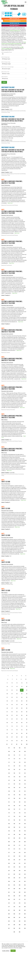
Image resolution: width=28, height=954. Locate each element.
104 (24, 747)
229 (9, 863)
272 (24, 899)
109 (9, 755)
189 (9, 827)
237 (9, 870)
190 (14, 827)
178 (14, 816)
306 (19, 932)
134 (14, 776)
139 (19, 780)
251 (19, 881)
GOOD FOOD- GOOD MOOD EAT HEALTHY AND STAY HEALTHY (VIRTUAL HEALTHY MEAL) (12, 91)
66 (7, 722)
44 (21, 704)
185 (9, 823)
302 (14, 928)
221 (9, 856)
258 (14, 888)
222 (14, 856)
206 (14, 841)
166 (14, 805)
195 (19, 831)
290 (14, 917)
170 (14, 809)
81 (7, 733)
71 (7, 726)
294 (14, 921)
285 (9, 914)
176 (24, 812)
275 (19, 903)
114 (14, 758)
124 (24, 766)
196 (24, 831)
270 (14, 899)
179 (19, 816)
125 (9, 769)
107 (19, 751)
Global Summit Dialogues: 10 (14, 25)
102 (14, 747)
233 (9, 867)
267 (19, 895)
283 (19, 910)
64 (21, 719)
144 (24, 784)
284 (24, 910)
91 (7, 740)
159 (19, 798)
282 (14, 910)
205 (9, 841)
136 (24, 776)
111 (19, 755)
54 (21, 711)
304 (24, 928)
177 (9, 816)
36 (7, 701)
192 (24, 827)
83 (16, 733)
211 (19, 845)
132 (24, 773)
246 (14, 877)
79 (21, 729)
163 (19, 802)
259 (19, 888)
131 (19, 773)
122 (14, 766)
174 (14, 812)
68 (16, 722)
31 (7, 697)
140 (24, 780)
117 (9, 762)
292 (24, 917)
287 (19, 914)
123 (19, 766)
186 (14, 823)
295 (19, 921)
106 (14, 751)
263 (19, 892)
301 (9, 928)
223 (19, 856)
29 (21, 693)
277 (9, 906)
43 (16, 704)
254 (14, 885)
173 (9, 812)
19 (21, 686)
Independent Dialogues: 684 (14, 23)
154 (14, 794)
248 (24, 877)
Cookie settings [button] (5, 950)
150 (14, 791)
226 (14, 859)
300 (24, 924)
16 (7, 686)
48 (16, 708)
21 (7, 690)
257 (9, 888)
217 (9, 852)
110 (14, 755)
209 (9, 845)
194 (14, 831)
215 (19, 849)
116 (24, 758)
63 (16, 719)
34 (21, 697)
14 (21, 683)
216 (24, 849)
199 (19, 834)
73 (16, 726)
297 (9, 924)
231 (19, 863)
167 (19, 805)
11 (7, 683)
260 (24, 888)
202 (14, 838)
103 (19, 747)
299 (19, 924)
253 (9, 885)
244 (24, 874)
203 (19, 838)
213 (9, 849)
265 (9, 895)
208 (24, 841)
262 (14, 892)
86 (7, 737)
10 (25, 679)
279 (19, 906)
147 (19, 787)
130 (14, 773)
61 (7, 719)
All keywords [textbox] (5, 78)
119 (19, 762)
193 (9, 831)
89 (21, 737)
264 (24, 892)
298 (14, 924)
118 (14, 762)
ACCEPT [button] (13, 950)
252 (24, 881)
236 (24, 867)
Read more (10, 203)
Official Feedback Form (15, 30)
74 (21, 726)
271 (19, 899)
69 (21, 722)
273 (9, 903)
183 (19, 820)
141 (9, 784)
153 (9, 794)
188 (24, 823)
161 (9, 802)
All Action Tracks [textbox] (6, 73)
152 (24, 791)
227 (19, 859)
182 (14, 820)
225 (9, 859)
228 (24, 859)
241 (9, 874)
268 (24, 895)
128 (24, 769)
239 (19, 870)
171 (19, 809)
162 (14, 802)
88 (16, 737)
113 (9, 758)
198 (14, 834)
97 (11, 744)
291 (19, 917)
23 (16, 690)
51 (7, 711)
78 (16, 729)
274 (14, 903)
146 (14, 787)
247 (19, 877)
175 (19, 812)
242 (14, 874)
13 (16, 683)
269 (9, 899)
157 (9, 798)
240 (24, 870)
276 (24, 903)
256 (24, 885)
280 (24, 906)
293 (9, 921)
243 (19, 874)
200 (24, 834)
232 (24, 863)
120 (24, 762)
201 (9, 838)
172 (24, 809)
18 (16, 686)
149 (9, 791)
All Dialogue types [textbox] (6, 58)
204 (24, 838)
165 (9, 805)
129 (9, 773)
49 (21, 708)
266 (14, 895)
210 (14, 845)
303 (19, 928)
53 (16, 711)
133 (9, 776)
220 (24, 852)
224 (24, 856)
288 (24, 914)
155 (19, 794)
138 (14, 780)
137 (9, 780)
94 (21, 740)
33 (16, 697)
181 (9, 820)
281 (9, 910)
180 (24, 816)
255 (19, 885)
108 (24, 751)
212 (24, 845)
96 (6, 744)
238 (14, 870)
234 (14, 867)
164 (24, 802)
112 (24, 755)
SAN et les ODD (5, 482)
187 (19, 823)
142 (14, 784)
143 (19, 784)
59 (21, 715)
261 (9, 892)
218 (14, 852)
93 (16, 740)
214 (14, 849)
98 (16, 744)
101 (9, 747)
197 (9, 834)
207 (19, 841)
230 (14, 863)
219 (19, 852)
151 (19, 791)
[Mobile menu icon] (26, 2)
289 (9, 917)
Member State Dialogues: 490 (14, 18)
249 (9, 881)
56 (7, 715)
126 (14, 769)
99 (21, 744)
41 (7, 704)
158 (14, 798)
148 (24, 787)
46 (7, 708)
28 (16, 693)
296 (24, 921)
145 (9, 787)
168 (24, 805)
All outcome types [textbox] (6, 68)
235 (19, 867)
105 (9, 751)
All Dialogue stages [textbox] (6, 63)
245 (9, 877)
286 (14, 914)
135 (19, 776)
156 (24, 794)
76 (7, 729)
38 (16, 701)
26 (7, 693)
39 (21, 701)
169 (9, 809)
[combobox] (14, 54)
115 (19, 758)
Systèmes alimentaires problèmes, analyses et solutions (11, 182)
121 (9, 766)
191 (19, 827)
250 (14, 881)
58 (16, 715)
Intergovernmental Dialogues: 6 (15, 21)
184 (24, 820)
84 (21, 733)
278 (14, 906)
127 (19, 769)
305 (14, 932)
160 (24, 798)
